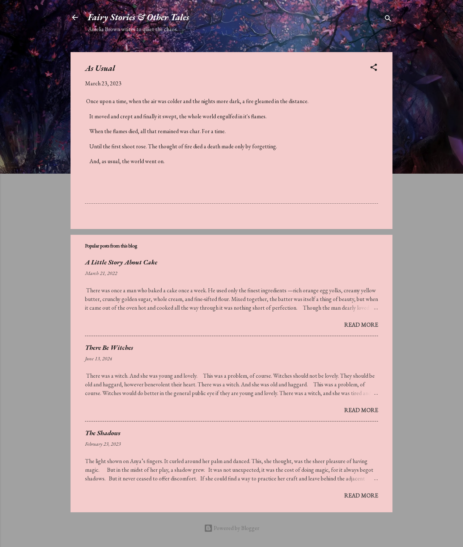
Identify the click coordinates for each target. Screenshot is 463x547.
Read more (361, 324)
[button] (373, 68)
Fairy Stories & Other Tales (138, 17)
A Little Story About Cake (121, 262)
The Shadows (102, 433)
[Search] (388, 20)
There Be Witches (109, 347)
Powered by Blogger (236, 528)
